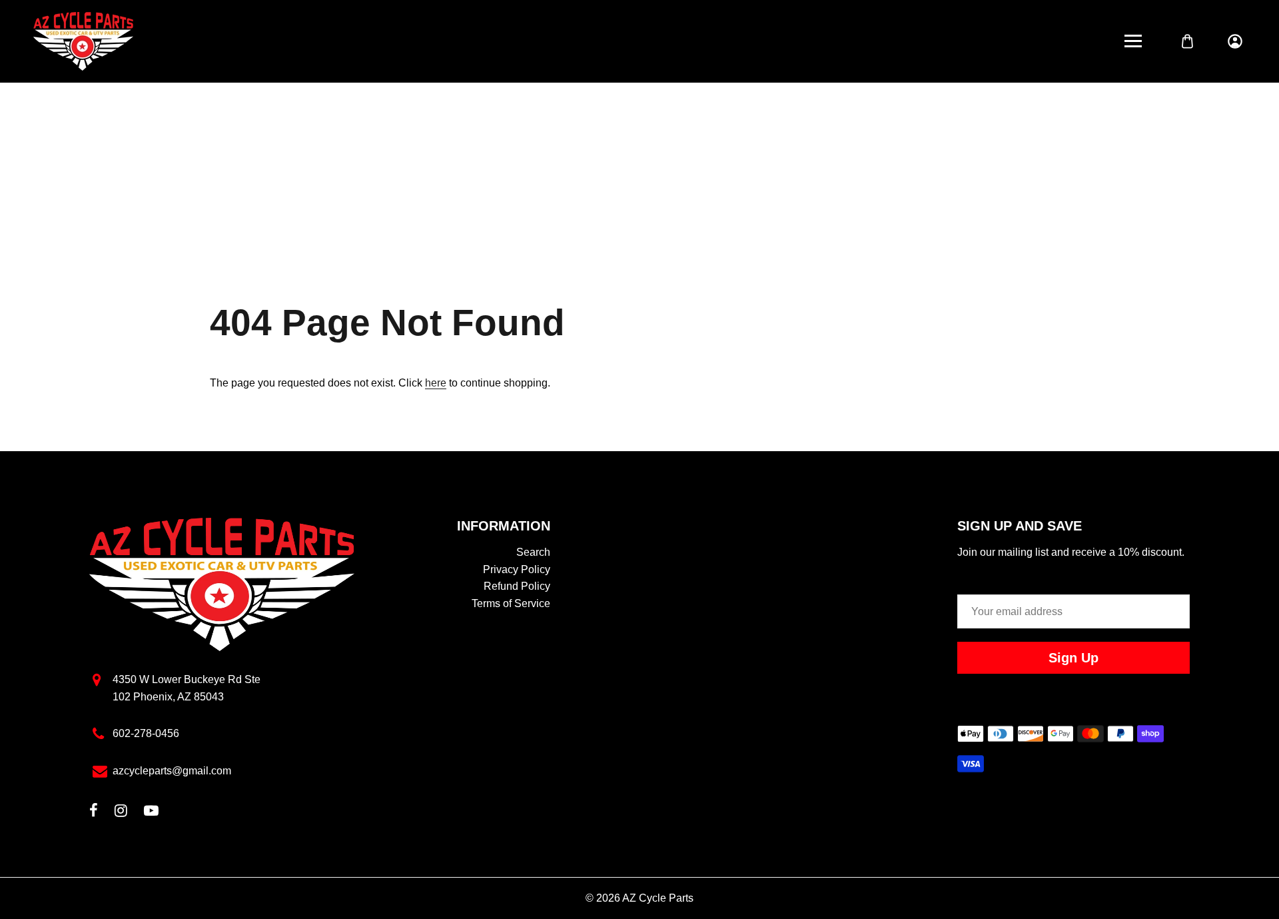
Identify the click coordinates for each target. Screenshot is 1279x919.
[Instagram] (121, 812)
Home (597, 181)
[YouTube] (151, 812)
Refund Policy (517, 586)
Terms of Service (511, 603)
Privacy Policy (516, 569)
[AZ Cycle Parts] (83, 40)
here (435, 383)
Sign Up (1073, 657)
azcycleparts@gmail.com (172, 770)
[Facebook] (93, 812)
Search (533, 552)
